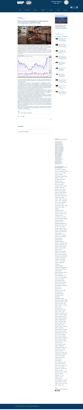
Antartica (64, 179)
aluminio (63, 365)
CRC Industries (58, 195)
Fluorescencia (61, 244)
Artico (56, 184)
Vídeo (62, 362)
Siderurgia (64, 340)
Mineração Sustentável (59, 293)
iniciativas (61, 373)
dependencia (57, 368)
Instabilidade (61, 262)
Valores (63, 355)
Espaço (60, 233)
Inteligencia (57, 264)
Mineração (63, 290)
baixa (56, 366)
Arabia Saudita (58, 182)
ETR (55, 226)
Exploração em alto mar (59, 241)
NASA (59, 303)
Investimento (57, 269)
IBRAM (57, 257)
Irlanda (56, 270)
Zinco (60, 365)
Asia (58, 184)
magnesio (57, 376)
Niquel (59, 306)
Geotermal (57, 247)
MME (62, 277)
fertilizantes (57, 371)
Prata (56, 324)
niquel (56, 381)
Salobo (56, 337)
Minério (62, 300)
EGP (65, 225)
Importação (62, 259)
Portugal (60, 322)
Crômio (61, 215)
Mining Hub (57, 296)
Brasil (56, 194)
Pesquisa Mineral (62, 319)
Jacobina (60, 270)
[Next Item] (65, 20)
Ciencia (62, 205)
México (56, 303)
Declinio (56, 218)
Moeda (66, 300)
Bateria (64, 189)
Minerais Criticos (58, 287)
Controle (56, 213)
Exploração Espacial (58, 238)
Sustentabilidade (58, 347)
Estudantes (63, 234)
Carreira (56, 200)
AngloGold (57, 177)
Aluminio (56, 174)
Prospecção (65, 326)
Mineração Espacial (58, 291)
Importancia (57, 259)
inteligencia (57, 375)
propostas (57, 383)
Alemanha (57, 172)
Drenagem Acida (58, 225)
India (60, 260)
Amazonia (61, 174)
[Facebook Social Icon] (77, 7)
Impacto (63, 257)
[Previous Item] (56, 20)
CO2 (64, 194)
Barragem (57, 189)
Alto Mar (64, 172)
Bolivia (61, 192)
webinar (59, 384)
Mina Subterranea (58, 285)
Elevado (64, 228)
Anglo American (64, 176)
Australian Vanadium (59, 185)
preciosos (60, 381)
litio (62, 375)
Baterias (56, 190)
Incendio (56, 260)
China (22, 112)
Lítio (59, 277)
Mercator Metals (58, 280)
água (63, 384)
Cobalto (56, 207)
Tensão (56, 350)
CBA (58, 194)
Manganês (65, 277)
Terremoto (57, 352)
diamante (62, 368)
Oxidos (56, 314)
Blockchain (57, 192)
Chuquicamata (58, 205)
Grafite (59, 254)
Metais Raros (57, 282)
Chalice (60, 202)
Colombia (57, 208)
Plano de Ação (60, 321)
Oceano (63, 311)
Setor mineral (60, 339)
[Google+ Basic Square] (59, 390)
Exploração (64, 236)
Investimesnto (63, 269)
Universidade (64, 353)
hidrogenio (65, 371)
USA (66, 352)
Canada (56, 197)
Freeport (64, 246)
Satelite (59, 337)
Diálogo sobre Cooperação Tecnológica (61, 223)
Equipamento (64, 231)
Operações (57, 313)
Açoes (61, 187)
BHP (63, 187)
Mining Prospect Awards (59, 298)
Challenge (64, 202)
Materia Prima (57, 278)
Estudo (56, 236)
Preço (62, 324)
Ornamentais (62, 313)
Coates (66, 205)
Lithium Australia (58, 275)
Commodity (57, 212)
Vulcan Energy (57, 362)
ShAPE (64, 339)
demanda (62, 366)
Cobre (19, 112)
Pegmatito (60, 318)
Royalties (63, 334)
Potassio (64, 322)
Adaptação (64, 169)
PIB (58, 314)
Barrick (60, 189)
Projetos (60, 326)
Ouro (66, 313)
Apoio (61, 181)
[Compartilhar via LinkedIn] (23, 116)
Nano (65, 303)
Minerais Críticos (58, 288)
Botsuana (64, 192)
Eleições (60, 228)
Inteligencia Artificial (59, 265)
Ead (60, 226)
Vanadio (56, 357)
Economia (63, 226)
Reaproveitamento (58, 329)
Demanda (65, 218)
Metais (63, 280)
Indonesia (63, 260)
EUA (58, 226)
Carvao (60, 200)
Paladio (61, 314)
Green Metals (64, 254)
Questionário (61, 327)
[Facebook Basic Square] (55, 390)
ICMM (61, 257)
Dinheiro (61, 221)
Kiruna (65, 272)
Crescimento (57, 215)
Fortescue (57, 246)
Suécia (63, 347)
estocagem (61, 370)
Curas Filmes (57, 216)
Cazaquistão (64, 200)
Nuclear (56, 311)
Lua (65, 275)
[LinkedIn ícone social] (71, 7)
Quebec (56, 327)
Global (60, 249)
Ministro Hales (57, 300)
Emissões (56, 229)
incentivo (56, 373)
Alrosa (61, 172)
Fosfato (60, 246)
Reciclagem (29, 112)
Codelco (62, 207)
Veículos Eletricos (58, 358)
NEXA (62, 303)
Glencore (56, 249)
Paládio (56, 316)
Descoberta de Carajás (59, 220)
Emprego (61, 229)
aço (66, 365)
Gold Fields (57, 252)
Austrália (65, 185)
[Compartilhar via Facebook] (18, 116)
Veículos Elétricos (58, 360)
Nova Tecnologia (58, 309)
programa (64, 381)
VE (58, 355)
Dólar (63, 225)
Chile (56, 203)
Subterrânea (61, 345)
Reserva (62, 332)
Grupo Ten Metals (63, 256)
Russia (56, 335)
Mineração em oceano (59, 295)
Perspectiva (65, 318)
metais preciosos (58, 378)
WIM (64, 362)
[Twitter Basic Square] (57, 390)
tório (66, 383)
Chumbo (62, 203)
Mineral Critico (58, 290)
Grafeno (63, 252)
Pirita (56, 321)
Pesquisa (56, 319)
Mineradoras (65, 285)
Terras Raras (60, 350)
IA (55, 257)
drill (65, 368)
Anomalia (61, 177)
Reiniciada (61, 331)
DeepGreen (61, 218)
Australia (62, 184)
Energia (56, 231)
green (61, 371)
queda (60, 383)
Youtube (56, 365)
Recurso (56, 331)
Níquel (60, 311)
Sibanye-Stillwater (58, 340)
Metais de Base (63, 282)
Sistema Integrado (58, 344)
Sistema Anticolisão (58, 342)
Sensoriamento (64, 337)
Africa (56, 171)
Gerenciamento (62, 247)
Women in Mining (58, 363)
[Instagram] (74, 7)
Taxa (66, 347)
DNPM (64, 216)
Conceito (61, 212)
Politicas (56, 322)
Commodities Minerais (59, 210)
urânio (56, 384)
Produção (57, 326)
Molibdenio (57, 301)
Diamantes (57, 221)
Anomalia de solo (58, 179)
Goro (61, 252)
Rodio (60, 334)
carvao (59, 366)
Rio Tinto (56, 334)
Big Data (63, 190)
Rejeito (64, 331)
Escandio (56, 233)
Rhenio (66, 332)
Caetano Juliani (64, 195)
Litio (63, 275)
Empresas (65, 229)
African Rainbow (61, 171)
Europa (59, 236)
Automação (57, 187)
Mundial (65, 301)
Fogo (66, 244)
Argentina (63, 182)
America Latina (58, 176)
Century (56, 202)
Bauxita (60, 190)
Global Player (63, 251)
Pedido (56, 318)
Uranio (56, 355)
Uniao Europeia (58, 353)
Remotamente (57, 332)
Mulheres (62, 301)
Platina (65, 321)
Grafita (56, 254)
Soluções (64, 344)
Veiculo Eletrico (61, 357)
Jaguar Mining (57, 272)
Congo (65, 212)
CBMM (61, 194)
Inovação (56, 262)
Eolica (60, 231)
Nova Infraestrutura (59, 308)
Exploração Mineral (58, 239)
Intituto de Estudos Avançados (60, 267)
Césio (62, 216)
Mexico (63, 283)
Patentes (64, 316)
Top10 (63, 352)
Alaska (66, 171)
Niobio (56, 306)
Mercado (25, 112)
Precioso (59, 324)
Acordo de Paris (58, 169)
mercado (61, 376)
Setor (56, 339)
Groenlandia (57, 256)
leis (60, 375)
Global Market (57, 251)
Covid (65, 213)
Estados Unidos (58, 234)
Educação (57, 228)
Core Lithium (61, 213)
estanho (56, 370)
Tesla (60, 352)
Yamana (63, 363)
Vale (60, 355)
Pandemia (60, 316)
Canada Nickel (61, 197)
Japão (62, 272)
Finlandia (56, 244)
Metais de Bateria (58, 283)
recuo (64, 383)
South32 (56, 345)
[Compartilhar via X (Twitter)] (21, 116)
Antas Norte (57, 181)
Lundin (56, 277)
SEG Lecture (63, 335)
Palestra (65, 314)
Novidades (64, 309)
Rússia (59, 335)
